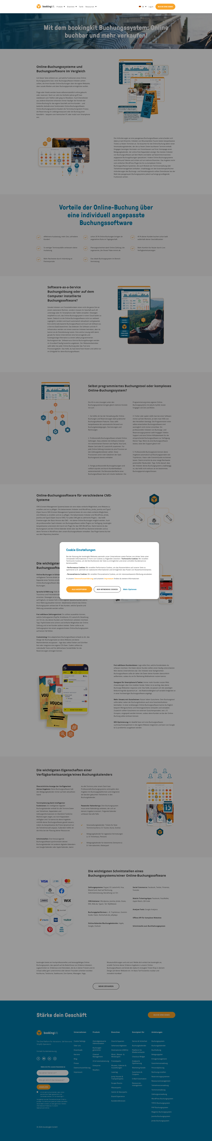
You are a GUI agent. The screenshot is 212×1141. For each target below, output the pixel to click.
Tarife (81, 7)
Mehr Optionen (130, 589)
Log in (151, 7)
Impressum (109, 578)
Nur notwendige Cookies (107, 589)
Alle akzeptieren (79, 589)
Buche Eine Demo (165, 7)
